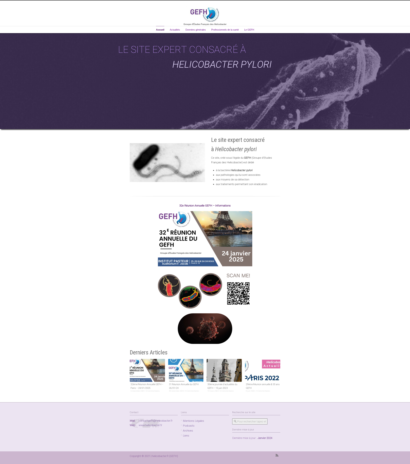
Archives (188, 430)
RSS (277, 455)
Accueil (160, 29)
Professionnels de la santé (225, 29)
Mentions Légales (193, 420)
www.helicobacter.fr (150, 425)
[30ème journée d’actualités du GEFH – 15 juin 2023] (224, 370)
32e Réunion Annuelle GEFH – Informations (205, 205)
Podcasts (188, 425)
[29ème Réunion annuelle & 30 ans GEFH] (262, 370)
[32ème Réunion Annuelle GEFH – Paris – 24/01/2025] (147, 370)
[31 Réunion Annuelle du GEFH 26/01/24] (185, 370)
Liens (186, 435)
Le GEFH (249, 29)
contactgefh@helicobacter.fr (155, 420)
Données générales (195, 29)
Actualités (175, 29)
